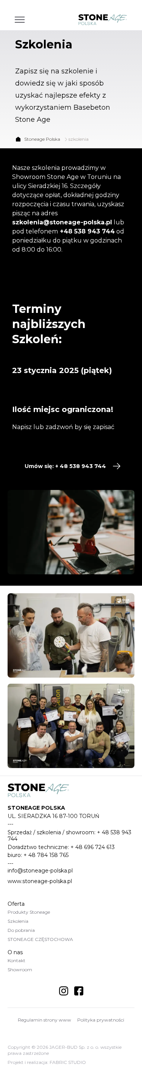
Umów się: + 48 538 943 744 (65, 466)
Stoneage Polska (42, 139)
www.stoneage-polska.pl (40, 881)
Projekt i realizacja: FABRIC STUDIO (47, 1062)
